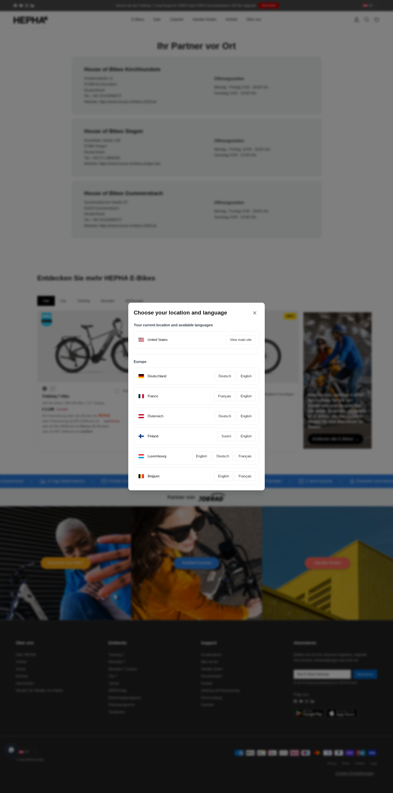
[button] (240, 431)
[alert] (196, 396)
